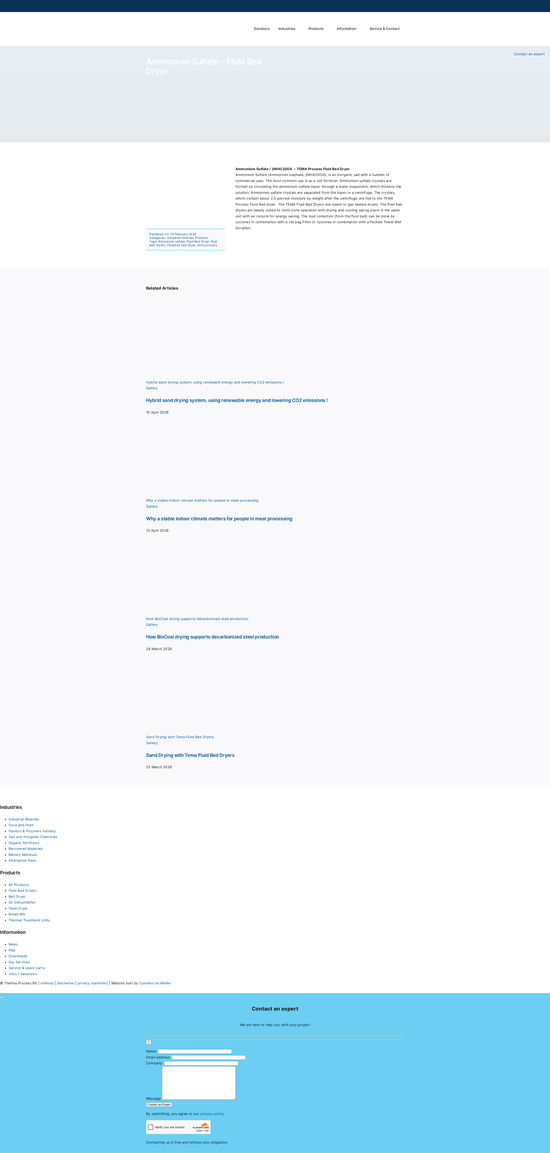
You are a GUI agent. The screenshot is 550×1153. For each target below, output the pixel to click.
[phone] (156, 5)
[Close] (1, 997)
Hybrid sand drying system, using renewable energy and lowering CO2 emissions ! (215, 382)
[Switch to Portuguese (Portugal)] (367, 6)
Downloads (18, 956)
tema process (207, 245)
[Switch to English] (343, 6)
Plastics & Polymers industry (32, 831)
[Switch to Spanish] (351, 6)
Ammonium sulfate (171, 241)
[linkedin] (149, 5)
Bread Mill (17, 914)
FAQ (12, 950)
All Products (19, 885)
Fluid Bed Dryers (22, 890)
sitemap (47, 983)
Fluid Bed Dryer (198, 241)
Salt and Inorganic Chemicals (33, 837)
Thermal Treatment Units (29, 920)
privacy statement (93, 983)
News (13, 944)
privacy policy (212, 1114)
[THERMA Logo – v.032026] (174, 16)
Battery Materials (23, 854)
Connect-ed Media (155, 983)
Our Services (19, 962)
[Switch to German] (359, 6)
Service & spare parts (27, 968)
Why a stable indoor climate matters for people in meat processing (202, 500)
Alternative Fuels (22, 860)
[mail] (163, 5)
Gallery (152, 388)
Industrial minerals (180, 238)
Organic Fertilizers (24, 843)
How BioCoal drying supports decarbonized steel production (197, 619)
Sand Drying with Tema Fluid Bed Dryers (180, 737)
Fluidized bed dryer (181, 245)
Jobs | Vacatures (23, 974)
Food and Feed (21, 825)
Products (201, 238)
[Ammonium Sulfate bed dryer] (185, 168)
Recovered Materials (26, 848)
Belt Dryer (17, 896)
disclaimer (65, 983)
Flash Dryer (18, 908)
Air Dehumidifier (22, 902)
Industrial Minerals (24, 819)
